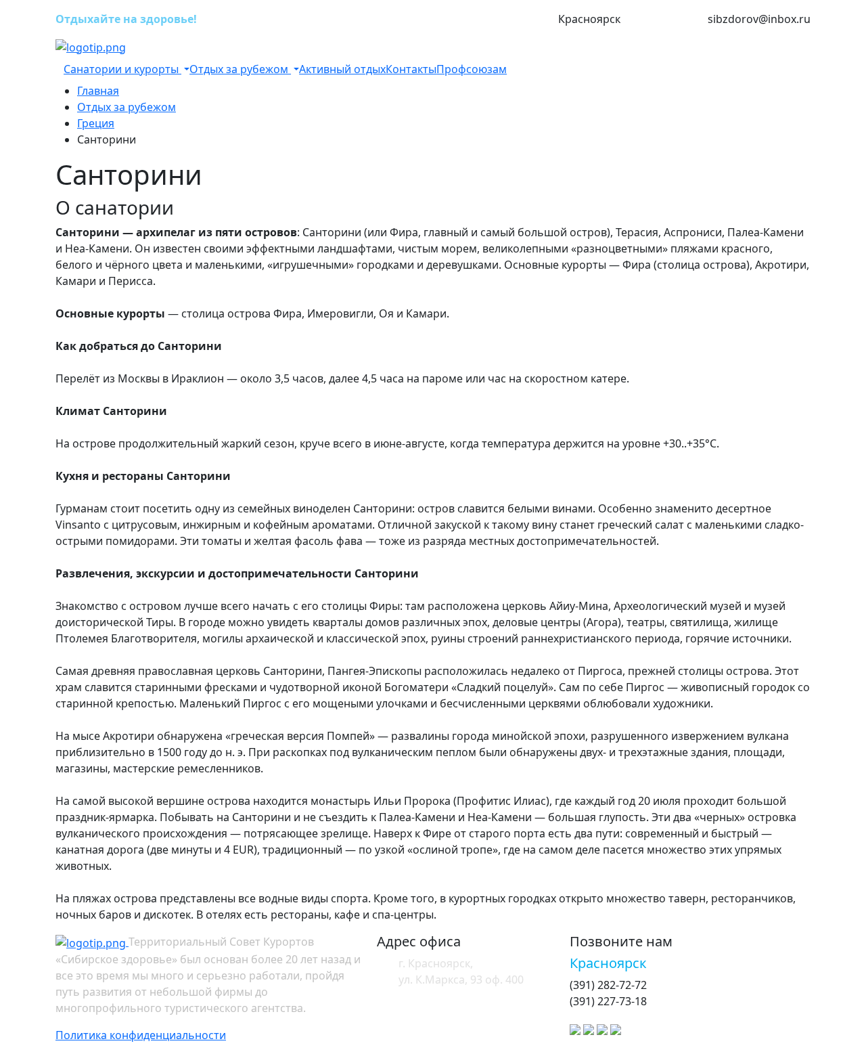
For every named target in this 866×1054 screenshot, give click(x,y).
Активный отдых (342, 69)
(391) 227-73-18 (664, 20)
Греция (95, 123)
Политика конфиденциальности (140, 1035)
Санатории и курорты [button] (122, 69)
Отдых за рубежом (126, 107)
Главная (98, 90)
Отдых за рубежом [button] (240, 69)
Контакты (411, 69)
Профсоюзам (471, 69)
